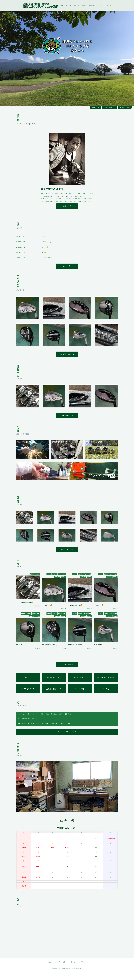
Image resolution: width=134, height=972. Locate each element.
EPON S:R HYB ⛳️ (47, 257)
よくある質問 (108, 5)
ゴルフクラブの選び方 (54, 678)
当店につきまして (66, 5)
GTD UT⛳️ (45, 247)
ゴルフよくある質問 (110, 107)
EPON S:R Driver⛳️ (77, 644)
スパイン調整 (80, 689)
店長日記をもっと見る (67, 415)
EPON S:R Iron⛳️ (46, 242)
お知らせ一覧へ (67, 266)
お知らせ (49, 574)
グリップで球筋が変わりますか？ (27, 719)
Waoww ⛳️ (45, 236)
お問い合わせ (96, 107)
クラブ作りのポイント (80, 678)
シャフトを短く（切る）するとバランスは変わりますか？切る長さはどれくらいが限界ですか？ (45, 714)
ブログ (100, 5)
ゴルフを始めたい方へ (28, 689)
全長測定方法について (54, 689)
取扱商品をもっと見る (67, 549)
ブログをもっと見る (67, 664)
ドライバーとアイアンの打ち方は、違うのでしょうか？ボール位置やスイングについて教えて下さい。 (47, 723)
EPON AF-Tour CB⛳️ (26, 602)
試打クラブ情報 (61, 574)
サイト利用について (64, 962)
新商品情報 (92, 5)
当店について (67, 206)
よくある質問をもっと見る (67, 732)
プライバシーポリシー (79, 962)
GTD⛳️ (44, 252)
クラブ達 (106, 689)
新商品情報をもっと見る (67, 354)
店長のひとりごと (125, 107)
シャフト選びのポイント (105, 678)
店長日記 (76, 5)
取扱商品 (84, 5)
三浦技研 (99, 644)
